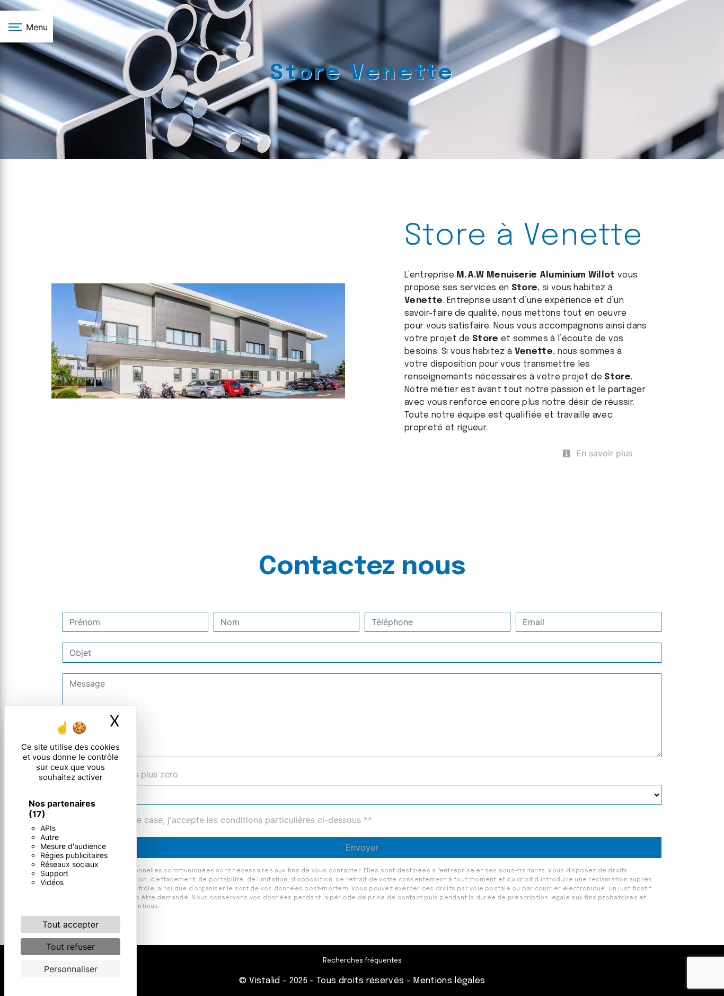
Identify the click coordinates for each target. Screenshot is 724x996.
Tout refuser (70, 946)
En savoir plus (602, 453)
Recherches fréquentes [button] (362, 960)
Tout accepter (70, 924)
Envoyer (362, 847)
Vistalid (264, 980)
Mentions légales (448, 980)
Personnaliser (71, 969)
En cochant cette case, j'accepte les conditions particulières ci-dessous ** (222, 820)
